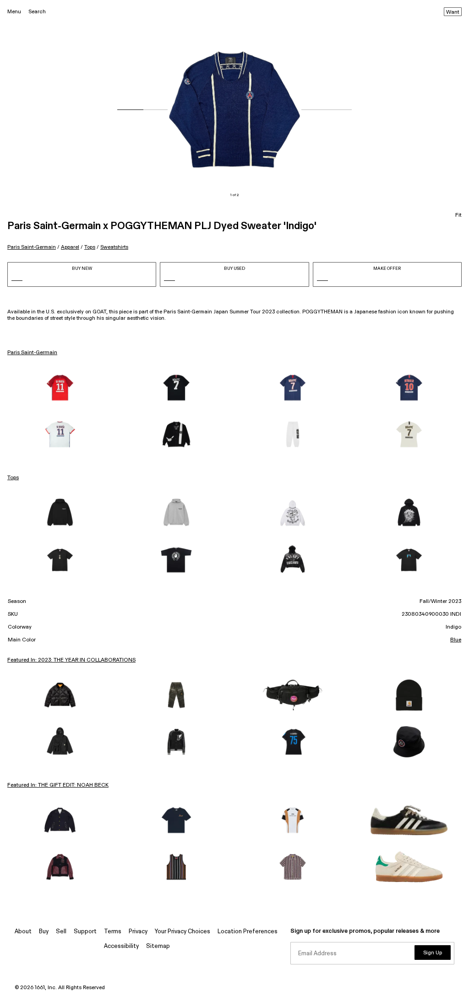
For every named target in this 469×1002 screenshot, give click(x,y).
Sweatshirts (114, 247)
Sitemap (158, 946)
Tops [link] (13, 478)
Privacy (138, 932)
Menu (14, 11)
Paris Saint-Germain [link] (32, 353)
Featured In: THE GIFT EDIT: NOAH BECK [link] (58, 785)
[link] (60, 388)
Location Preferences (248, 932)
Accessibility (121, 946)
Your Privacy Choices (182, 932)
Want (452, 12)
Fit (458, 215)
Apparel (70, 247)
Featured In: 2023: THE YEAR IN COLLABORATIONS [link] (71, 660)
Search (37, 11)
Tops (89, 247)
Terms (112, 932)
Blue (455, 640)
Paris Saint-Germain (31, 247)
